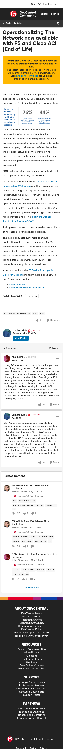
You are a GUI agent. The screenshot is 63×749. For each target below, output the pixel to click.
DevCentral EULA (31, 629)
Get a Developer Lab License (31, 632)
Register (43, 13)
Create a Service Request (31, 688)
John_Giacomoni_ (20, 560)
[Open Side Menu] (4, 13)
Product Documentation (31, 649)
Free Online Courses (31, 665)
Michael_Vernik (19, 491)
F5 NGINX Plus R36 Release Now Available (30, 523)
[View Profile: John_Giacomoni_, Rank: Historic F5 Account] (7, 557)
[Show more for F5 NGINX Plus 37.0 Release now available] (14, 509)
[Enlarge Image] (31, 117)
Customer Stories (32, 659)
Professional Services (31, 685)
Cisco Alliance (17, 284)
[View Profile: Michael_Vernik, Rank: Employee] (7, 488)
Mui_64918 (17, 357)
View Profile (21, 338)
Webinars (31, 662)
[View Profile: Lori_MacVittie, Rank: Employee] (7, 333)
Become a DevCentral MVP (31, 636)
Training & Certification (31, 668)
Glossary (31, 655)
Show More (33, 587)
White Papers (31, 652)
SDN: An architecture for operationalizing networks (35, 555)
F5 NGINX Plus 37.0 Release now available (30, 487)
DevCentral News (31, 613)
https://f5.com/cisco (27, 75)
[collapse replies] (31, 354)
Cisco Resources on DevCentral (27, 287)
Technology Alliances (31, 711)
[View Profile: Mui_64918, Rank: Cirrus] (7, 358)
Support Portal (31, 695)
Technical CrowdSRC (31, 623)
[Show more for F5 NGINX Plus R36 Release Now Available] (50, 541)
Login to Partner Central (31, 718)
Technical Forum (31, 616)
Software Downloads (31, 691)
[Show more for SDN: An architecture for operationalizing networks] (27, 574)
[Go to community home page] (23, 14)
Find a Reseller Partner (31, 708)
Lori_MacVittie (20, 330)
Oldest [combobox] (54, 348)
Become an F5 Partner (31, 715)
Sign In (55, 13)
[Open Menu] (58, 23)
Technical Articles (14, 23)
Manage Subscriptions (31, 682)
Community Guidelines (31, 626)
